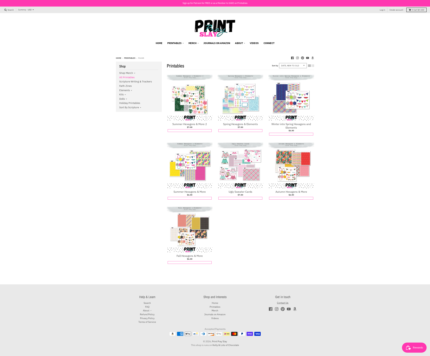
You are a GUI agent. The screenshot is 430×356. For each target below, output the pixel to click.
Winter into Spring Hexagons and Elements (291, 125)
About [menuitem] (239, 43)
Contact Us (282, 302)
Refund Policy (147, 314)
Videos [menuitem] (254, 43)
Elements (124, 90)
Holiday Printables (129, 103)
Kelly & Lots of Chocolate (225, 345)
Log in (382, 10)
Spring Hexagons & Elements (240, 124)
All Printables (127, 77)
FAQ (147, 306)
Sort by (275, 65)
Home (118, 58)
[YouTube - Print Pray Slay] (307, 57)
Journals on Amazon (215, 314)
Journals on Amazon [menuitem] (216, 43)
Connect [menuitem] (269, 43)
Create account (396, 10)
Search (147, 302)
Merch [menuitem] (192, 43)
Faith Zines (125, 85)
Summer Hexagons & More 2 (189, 124)
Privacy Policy (147, 318)
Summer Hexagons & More (190, 191)
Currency (22, 9)
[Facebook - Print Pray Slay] (292, 57)
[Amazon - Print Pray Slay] (312, 57)
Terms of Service (147, 321)
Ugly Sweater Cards (240, 191)
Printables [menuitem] (174, 43)
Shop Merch (126, 73)
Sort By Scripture (129, 107)
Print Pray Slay (219, 341)
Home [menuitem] (159, 43)
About (146, 310)
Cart (418, 10)
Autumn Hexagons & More (291, 191)
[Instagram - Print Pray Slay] (297, 57)
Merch (215, 310)
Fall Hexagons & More (190, 255)
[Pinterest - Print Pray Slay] (302, 57)
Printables (129, 58)
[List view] (312, 65)
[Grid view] (309, 65)
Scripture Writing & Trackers (135, 81)
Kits (121, 94)
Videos (215, 318)
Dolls (122, 98)
